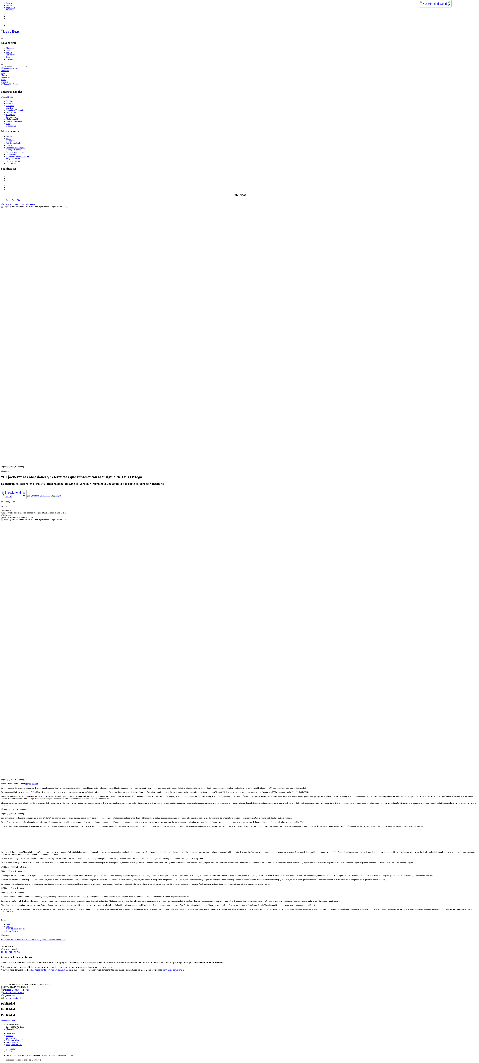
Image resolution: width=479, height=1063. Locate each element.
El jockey (9, 924)
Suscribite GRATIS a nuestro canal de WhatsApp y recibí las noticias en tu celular (33, 939)
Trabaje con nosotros (14, 1045)
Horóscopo (10, 141)
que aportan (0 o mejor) (12, 951)
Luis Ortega (10, 926)
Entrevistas (10, 55)
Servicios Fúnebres (13, 161)
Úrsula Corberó (12, 931)
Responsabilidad (12, 1042)
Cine (8, 50)
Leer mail (9, 5)
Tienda (8, 139)
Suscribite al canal (435, 3)
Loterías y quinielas (13, 143)
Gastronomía (11, 154)
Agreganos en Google (18, 204)
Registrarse (10, 7)
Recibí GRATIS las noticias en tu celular (17, 517)
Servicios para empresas (15, 152)
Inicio (8, 200)
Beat (13, 200)
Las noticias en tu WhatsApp (17, 156)
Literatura (10, 48)
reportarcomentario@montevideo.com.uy (49, 970)
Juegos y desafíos (13, 159)
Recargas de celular (13, 150)
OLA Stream (11, 163)
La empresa (10, 1038)
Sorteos (9, 145)
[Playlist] (7, 97)
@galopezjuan (32, 784)
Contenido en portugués (15, 147)
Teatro (8, 57)
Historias (9, 59)
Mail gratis (10, 10)
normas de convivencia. (102, 967)
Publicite (9, 1036)
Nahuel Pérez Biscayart (15, 929)
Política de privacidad (14, 1040)
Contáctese (10, 1033)
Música (9, 52)
